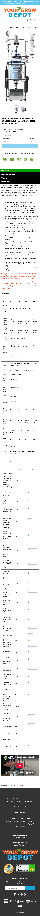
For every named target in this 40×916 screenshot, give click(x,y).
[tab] (20, 170)
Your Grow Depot (21, 912)
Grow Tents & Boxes (27, 799)
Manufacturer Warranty (12, 821)
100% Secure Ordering (12, 816)
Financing (27, 818)
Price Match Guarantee (27, 821)
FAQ (21, 818)
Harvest (24, 806)
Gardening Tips (14, 818)
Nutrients (16, 806)
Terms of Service (20, 826)
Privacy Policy (8, 824)
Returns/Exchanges (19, 824)
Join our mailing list (20, 878)
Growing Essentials (30, 804)
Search (9, 799)
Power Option (5, 138)
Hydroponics (19, 801)
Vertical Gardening (9, 804)
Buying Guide (16, 799)
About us (23, 816)
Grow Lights (10, 801)
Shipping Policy (31, 824)
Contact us (31, 816)
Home (4, 27)
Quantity (32, 138)
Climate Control (29, 801)
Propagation (20, 804)
